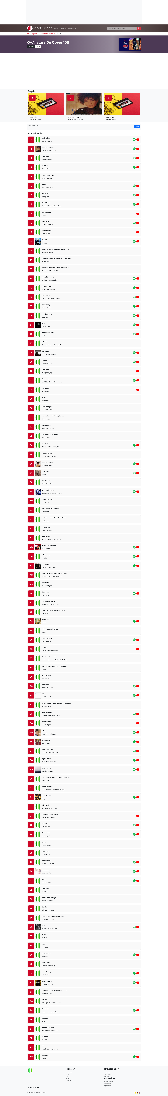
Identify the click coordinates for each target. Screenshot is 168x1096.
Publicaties (72, 28)
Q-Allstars (31, 46)
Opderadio (107, 1086)
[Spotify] (134, 140)
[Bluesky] (31, 1087)
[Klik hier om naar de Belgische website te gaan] (135, 1093)
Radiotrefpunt (108, 1081)
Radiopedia (107, 1083)
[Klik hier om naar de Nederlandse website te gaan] (139, 1093)
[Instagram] (33, 1087)
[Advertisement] (78, 12)
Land (67, 1078)
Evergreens (69, 1080)
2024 (137, 126)
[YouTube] (138, 140)
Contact (106, 1076)
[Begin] (28, 34)
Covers (38, 46)
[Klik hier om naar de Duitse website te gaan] (137, 1093)
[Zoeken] (139, 28)
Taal (67, 1076)
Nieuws (56, 28)
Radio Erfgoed (36, 1092)
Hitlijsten (64, 28)
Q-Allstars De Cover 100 (47, 34)
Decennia (69, 1072)
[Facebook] (28, 1087)
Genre (68, 1074)
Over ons (107, 1072)
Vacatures (107, 1074)
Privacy (43, 1092)
